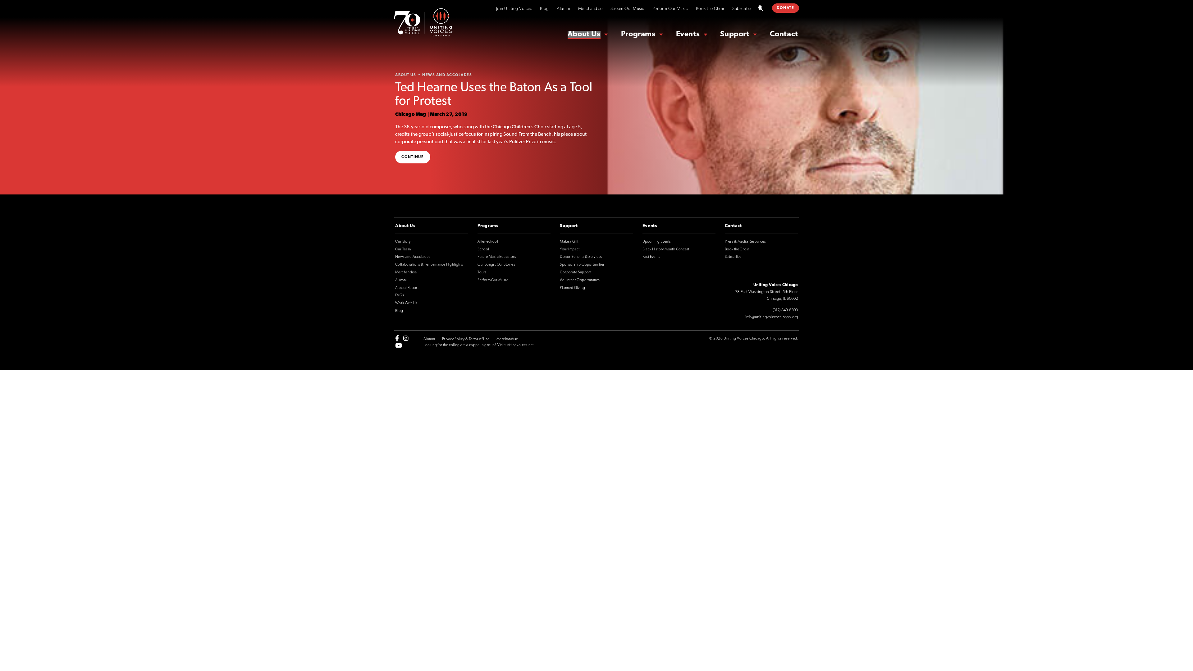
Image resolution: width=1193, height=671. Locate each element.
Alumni (563, 9)
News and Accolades (412, 257)
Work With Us (406, 303)
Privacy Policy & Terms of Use (466, 339)
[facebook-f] (397, 338)
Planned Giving (572, 288)
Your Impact (569, 249)
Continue (412, 157)
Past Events (651, 257)
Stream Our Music (627, 9)
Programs (638, 34)
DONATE (785, 8)
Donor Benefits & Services (581, 257)
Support (734, 34)
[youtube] (398, 345)
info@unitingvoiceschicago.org (771, 317)
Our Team (403, 249)
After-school (488, 242)
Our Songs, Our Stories (496, 265)
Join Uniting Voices (514, 9)
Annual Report (406, 288)
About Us (584, 34)
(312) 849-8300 (785, 310)
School (483, 249)
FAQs (399, 295)
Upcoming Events (656, 242)
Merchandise (590, 9)
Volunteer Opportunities (580, 280)
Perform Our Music (670, 9)
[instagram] (406, 338)
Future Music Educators (497, 257)
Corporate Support (575, 272)
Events (688, 34)
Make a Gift (569, 242)
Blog (544, 9)
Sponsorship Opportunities (582, 265)
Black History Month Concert (665, 249)
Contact (784, 34)
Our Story (403, 242)
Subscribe (741, 9)
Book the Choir (710, 9)
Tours (482, 272)
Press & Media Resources (745, 242)
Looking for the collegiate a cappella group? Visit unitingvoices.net (478, 345)
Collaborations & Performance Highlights (429, 265)
